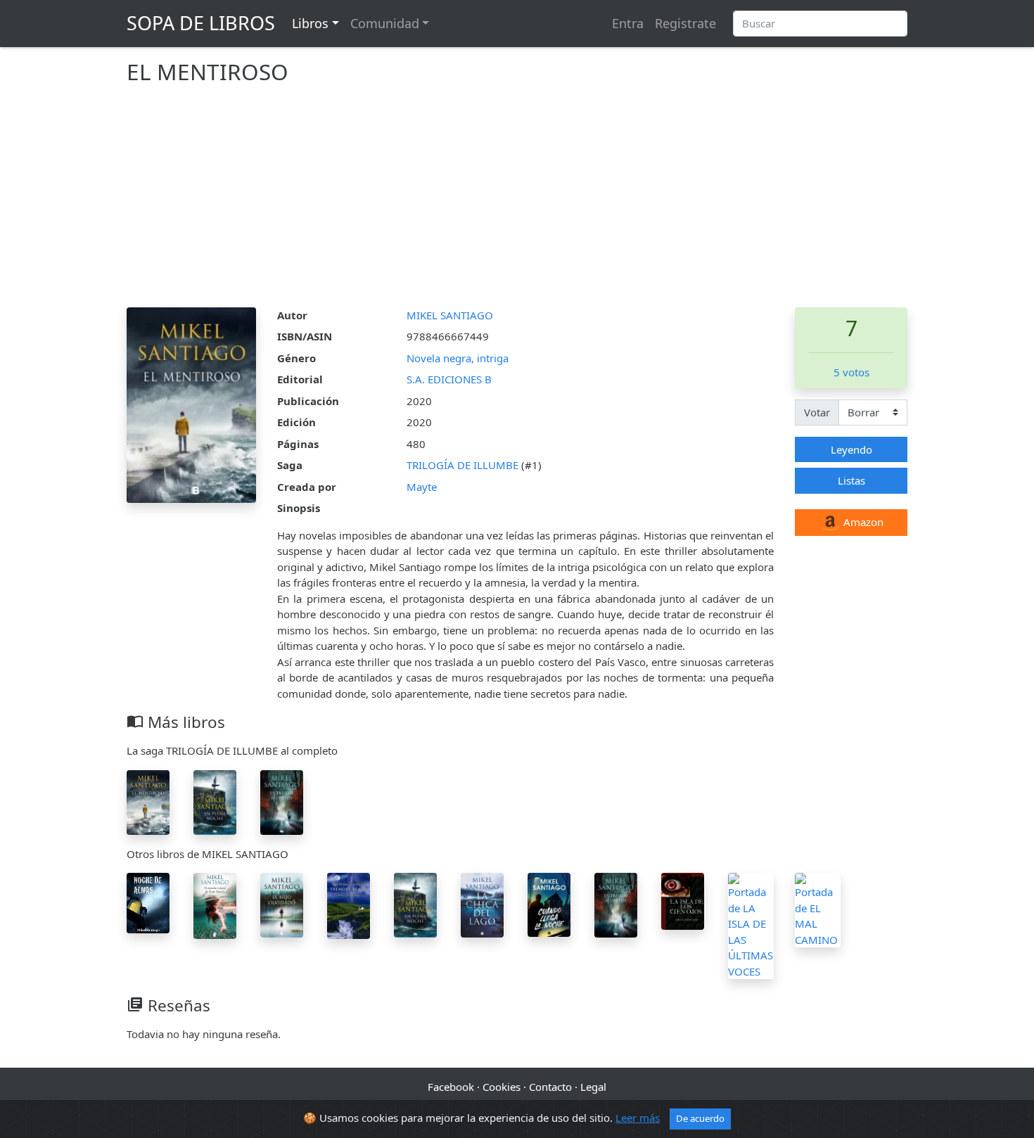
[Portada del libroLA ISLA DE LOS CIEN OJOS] (682, 900)
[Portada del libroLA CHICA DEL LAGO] (482, 904)
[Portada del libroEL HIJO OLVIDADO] (281, 904)
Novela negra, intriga (458, 358)
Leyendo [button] (851, 449)
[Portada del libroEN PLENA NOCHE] (214, 801)
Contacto (550, 1087)
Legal (593, 1087)
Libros (310, 23)
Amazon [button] (862, 522)
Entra (628, 23)
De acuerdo (700, 1118)
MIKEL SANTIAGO (450, 315)
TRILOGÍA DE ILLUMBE (464, 465)
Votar (817, 412)
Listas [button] (851, 480)
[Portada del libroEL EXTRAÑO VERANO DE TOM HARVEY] (214, 904)
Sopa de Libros (201, 23)
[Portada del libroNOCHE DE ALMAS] (148, 902)
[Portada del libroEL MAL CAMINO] (818, 909)
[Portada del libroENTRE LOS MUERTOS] (281, 801)
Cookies (502, 1087)
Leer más (637, 1118)
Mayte (422, 487)
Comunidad (384, 23)
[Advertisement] (517, 201)
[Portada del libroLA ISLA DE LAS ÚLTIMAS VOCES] (751, 925)
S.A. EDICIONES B (449, 379)
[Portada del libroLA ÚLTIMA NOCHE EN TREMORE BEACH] (348, 904)
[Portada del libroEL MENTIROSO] (148, 801)
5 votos (851, 372)
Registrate (685, 23)
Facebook (451, 1087)
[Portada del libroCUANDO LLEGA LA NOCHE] (549, 904)
